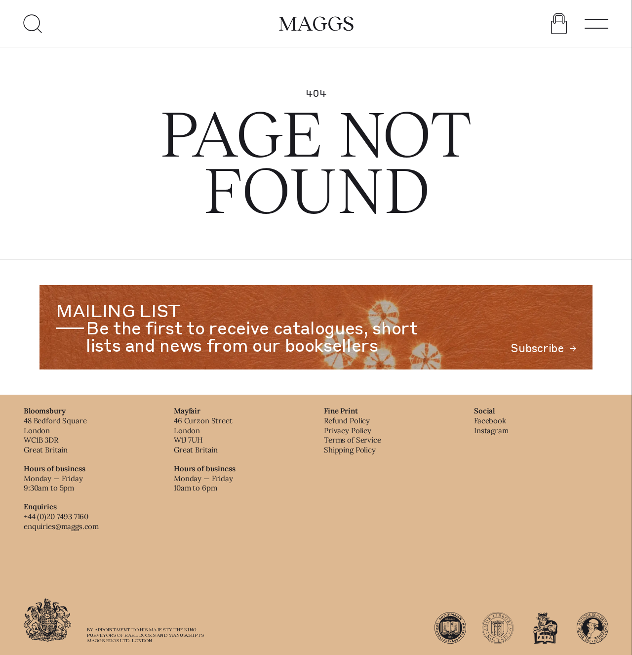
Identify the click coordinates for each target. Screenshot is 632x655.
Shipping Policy (350, 449)
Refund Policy (347, 420)
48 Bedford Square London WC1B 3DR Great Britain (55, 435)
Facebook (490, 420)
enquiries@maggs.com (61, 526)
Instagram (491, 430)
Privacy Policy (347, 430)
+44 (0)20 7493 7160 (56, 516)
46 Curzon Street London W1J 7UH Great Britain (203, 435)
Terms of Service (352, 440)
